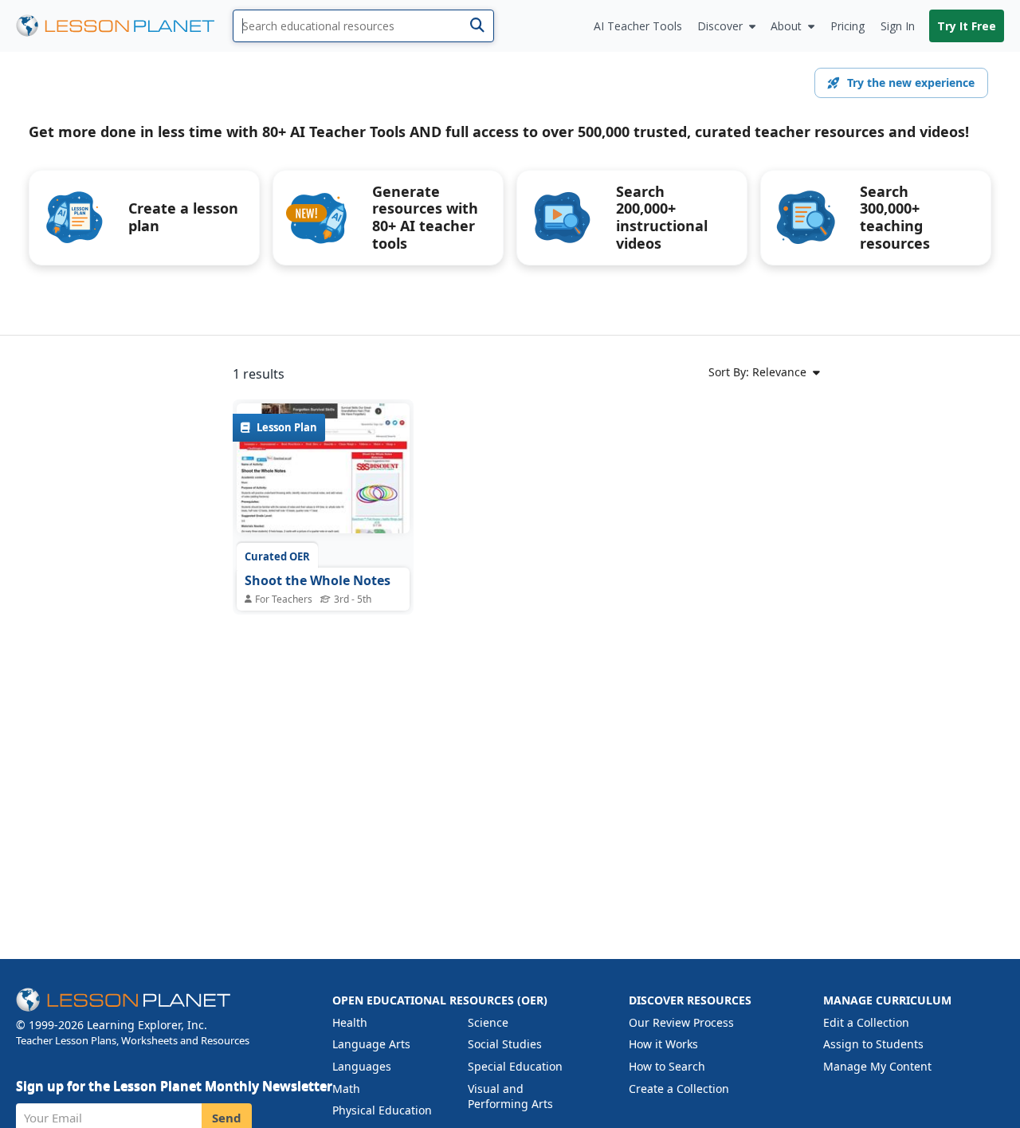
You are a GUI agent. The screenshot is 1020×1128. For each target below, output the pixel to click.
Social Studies (505, 1043)
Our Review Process (681, 1022)
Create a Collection (679, 1088)
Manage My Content (877, 1066)
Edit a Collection (866, 1022)
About (786, 25)
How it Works (663, 1043)
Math (346, 1088)
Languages (361, 1066)
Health (349, 1022)
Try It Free (966, 25)
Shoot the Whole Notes (317, 580)
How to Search (667, 1066)
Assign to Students (873, 1043)
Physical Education (382, 1110)
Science (488, 1022)
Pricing (847, 25)
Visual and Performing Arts (510, 1096)
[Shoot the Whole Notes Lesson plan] (323, 471)
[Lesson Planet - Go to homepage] (124, 26)
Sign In (898, 25)
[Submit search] (477, 26)
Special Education (515, 1066)
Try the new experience (911, 82)
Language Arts (371, 1043)
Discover (720, 25)
